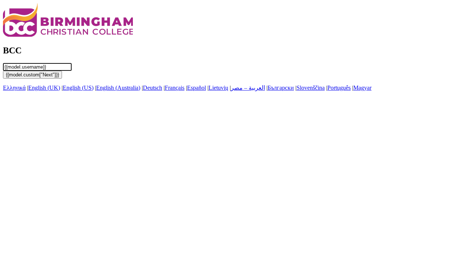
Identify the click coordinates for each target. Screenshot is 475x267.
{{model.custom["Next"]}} (32, 75)
